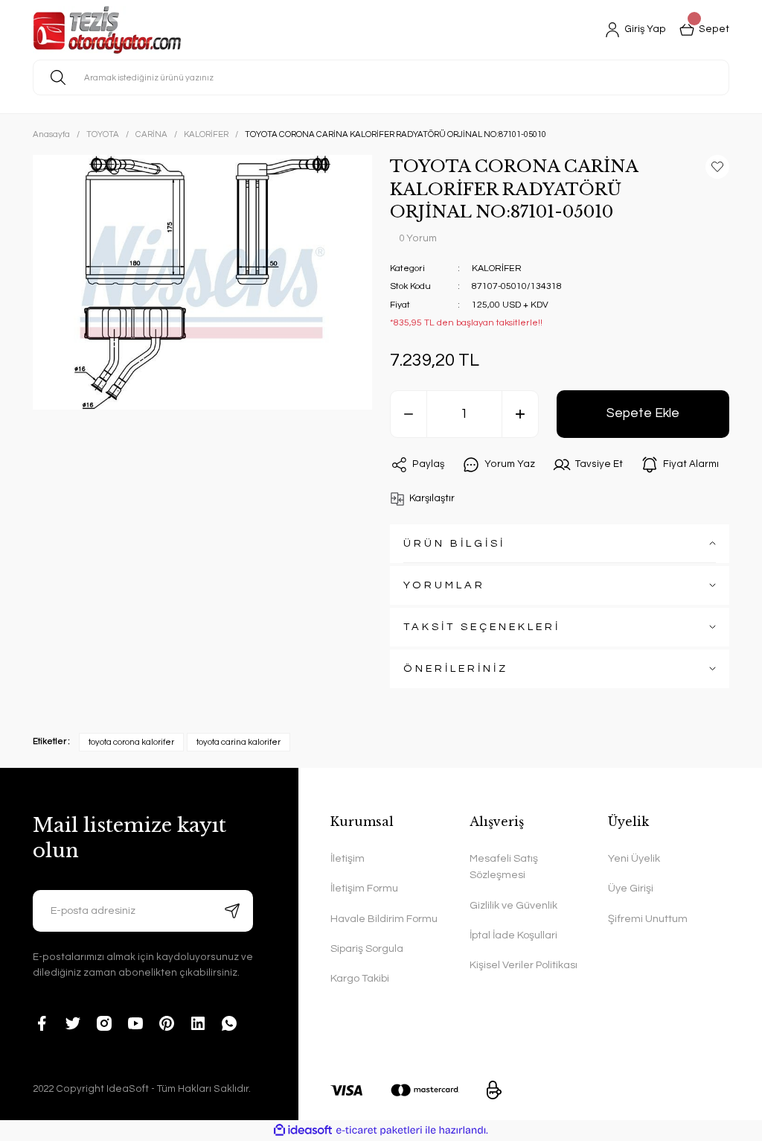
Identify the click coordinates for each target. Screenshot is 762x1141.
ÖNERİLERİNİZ (455, 668)
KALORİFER (497, 268)
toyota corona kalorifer (131, 742)
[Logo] (107, 30)
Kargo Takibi (359, 978)
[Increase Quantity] (520, 414)
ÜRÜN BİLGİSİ (454, 543)
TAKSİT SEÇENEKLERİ (481, 626)
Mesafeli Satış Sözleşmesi (504, 866)
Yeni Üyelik (634, 858)
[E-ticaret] (379, 1130)
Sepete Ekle (642, 413)
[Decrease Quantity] (408, 414)
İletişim (347, 858)
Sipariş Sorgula (366, 948)
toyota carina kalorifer (238, 742)
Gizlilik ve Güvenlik (513, 905)
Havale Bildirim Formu (384, 918)
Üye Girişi (630, 888)
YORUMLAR (444, 585)
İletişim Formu (364, 888)
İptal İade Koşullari (513, 935)
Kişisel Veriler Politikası (523, 964)
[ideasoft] (303, 1130)
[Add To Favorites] (717, 167)
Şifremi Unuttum (648, 918)
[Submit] (232, 911)
